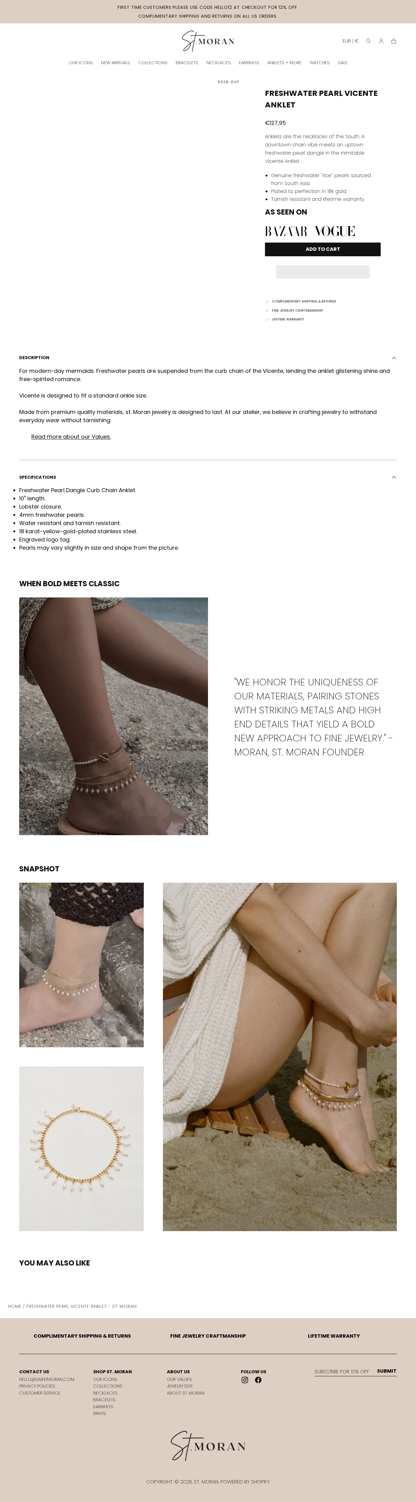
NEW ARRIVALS (115, 63)
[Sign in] (381, 41)
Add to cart (323, 249)
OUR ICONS (81, 63)
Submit (387, 1371)
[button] (323, 268)
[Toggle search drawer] (368, 41)
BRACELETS (187, 63)
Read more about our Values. (71, 436)
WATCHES (320, 63)
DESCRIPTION (34, 358)
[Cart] (394, 41)
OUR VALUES (179, 1379)
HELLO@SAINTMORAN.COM (46, 1379)
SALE (342, 63)
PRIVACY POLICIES (37, 1386)
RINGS (99, 1413)
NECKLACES (218, 63)
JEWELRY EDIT (180, 1386)
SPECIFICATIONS (37, 477)
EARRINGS (249, 63)
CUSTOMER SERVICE (39, 1393)
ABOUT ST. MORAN (185, 1393)
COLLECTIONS (152, 63)
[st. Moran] (208, 1446)
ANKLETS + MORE (284, 63)
